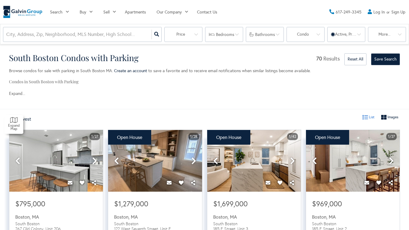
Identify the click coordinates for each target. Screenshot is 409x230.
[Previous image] (17, 161)
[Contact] (70, 183)
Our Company (169, 12)
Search (56, 12)
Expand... (17, 93)
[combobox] (6, 34)
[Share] (94, 183)
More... (384, 34)
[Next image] (94, 161)
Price (180, 34)
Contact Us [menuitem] (207, 12)
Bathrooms (265, 34)
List (371, 117)
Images (392, 117)
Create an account (130, 70)
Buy (83, 12)
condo (303, 34)
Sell (106, 12)
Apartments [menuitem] (135, 12)
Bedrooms (225, 34)
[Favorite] (82, 183)
